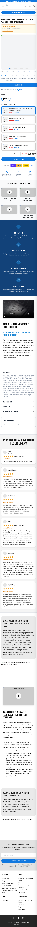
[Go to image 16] (27, 68)
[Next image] (33, 52)
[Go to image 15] (26, 68)
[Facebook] (13, 918)
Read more (18, 85)
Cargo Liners (5, 881)
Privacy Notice (26, 865)
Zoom (32, 67)
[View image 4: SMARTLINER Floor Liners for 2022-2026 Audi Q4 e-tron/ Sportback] (20, 73)
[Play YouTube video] (18, 696)
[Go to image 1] (9, 68)
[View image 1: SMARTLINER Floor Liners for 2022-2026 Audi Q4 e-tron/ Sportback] (3, 73)
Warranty (21, 887)
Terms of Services (13, 922)
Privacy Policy (25, 922)
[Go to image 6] (15, 68)
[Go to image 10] (20, 68)
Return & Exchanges (24, 885)
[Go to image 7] (16, 68)
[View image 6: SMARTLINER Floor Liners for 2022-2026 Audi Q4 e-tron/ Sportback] (31, 73)
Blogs (20, 907)
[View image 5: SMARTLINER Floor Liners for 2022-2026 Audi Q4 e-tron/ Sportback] (25, 73)
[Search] (29, 6)
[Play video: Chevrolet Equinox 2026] (9, 192)
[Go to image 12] (22, 68)
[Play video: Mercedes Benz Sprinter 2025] (28, 209)
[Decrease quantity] (10, 154)
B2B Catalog (21, 909)
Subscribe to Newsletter (18, 861)
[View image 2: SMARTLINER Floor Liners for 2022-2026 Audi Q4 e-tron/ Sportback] (9, 73)
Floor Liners (5, 878)
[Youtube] (18, 918)
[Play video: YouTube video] (9, 209)
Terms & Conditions (24, 890)
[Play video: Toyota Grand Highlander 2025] (28, 192)
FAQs (19, 882)
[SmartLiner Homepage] (12, 6)
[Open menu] (3, 6)
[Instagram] (23, 918)
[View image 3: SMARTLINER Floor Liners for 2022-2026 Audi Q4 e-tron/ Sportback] (14, 73)
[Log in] (25, 5)
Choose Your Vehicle (7, 31)
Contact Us (21, 892)
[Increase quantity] (18, 154)
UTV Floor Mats (6, 885)
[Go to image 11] (21, 68)
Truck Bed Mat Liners (8, 883)
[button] (34, 5)
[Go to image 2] (10, 68)
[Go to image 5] (14, 68)
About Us (21, 904)
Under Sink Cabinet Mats (9, 888)
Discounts (5, 900)
